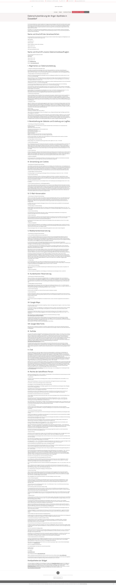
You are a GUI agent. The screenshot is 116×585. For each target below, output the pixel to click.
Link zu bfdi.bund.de (63, 555)
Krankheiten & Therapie (67, 12)
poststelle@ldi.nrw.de (31, 551)
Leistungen (56, 12)
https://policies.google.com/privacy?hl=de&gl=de (35, 315)
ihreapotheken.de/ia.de (56, 563)
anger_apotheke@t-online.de (80, 0)
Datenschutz (53, 582)
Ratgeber (60, 12)
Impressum (49, 582)
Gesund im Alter (76, 12)
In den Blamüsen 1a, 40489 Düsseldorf (52, 0)
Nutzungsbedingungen (59, 582)
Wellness (82, 12)
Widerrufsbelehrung (67, 582)
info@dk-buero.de (33, 61)
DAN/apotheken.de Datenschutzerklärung (36, 367)
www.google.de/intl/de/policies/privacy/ (34, 341)
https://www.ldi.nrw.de (41, 553)
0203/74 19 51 (63, 0)
